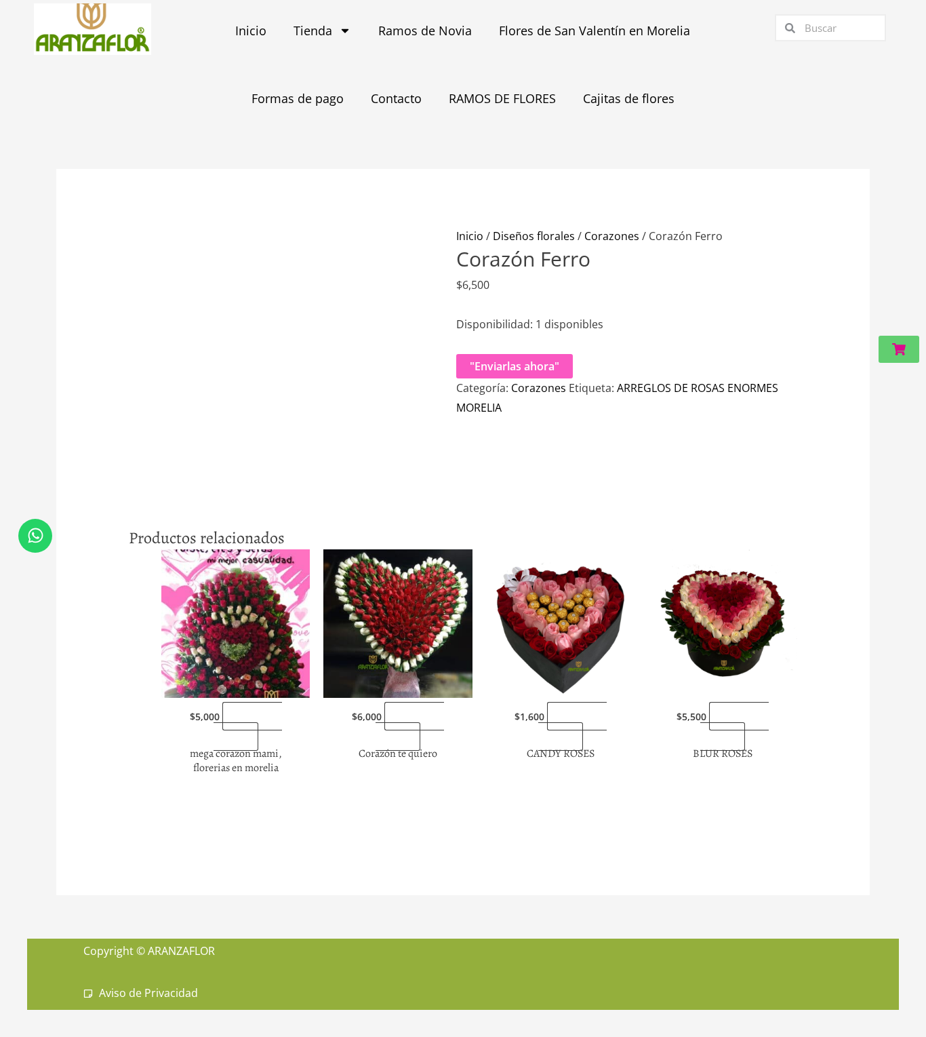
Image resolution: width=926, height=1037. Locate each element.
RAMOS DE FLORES (502, 98)
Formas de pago (297, 98)
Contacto (396, 98)
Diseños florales (534, 236)
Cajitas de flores (629, 98)
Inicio (469, 236)
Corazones (611, 236)
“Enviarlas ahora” (248, 726)
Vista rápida (235, 685)
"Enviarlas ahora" (514, 366)
